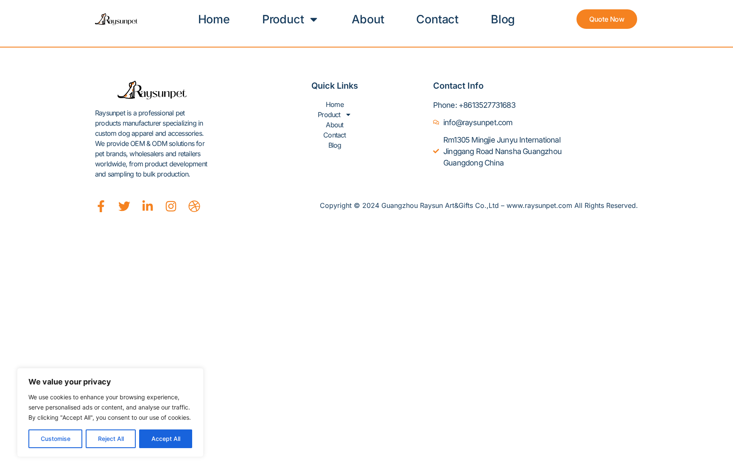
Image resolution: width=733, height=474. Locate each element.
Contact (437, 19)
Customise (55, 438)
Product (283, 19)
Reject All (111, 438)
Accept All (165, 438)
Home (214, 19)
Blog (503, 19)
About (368, 19)
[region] (110, 412)
